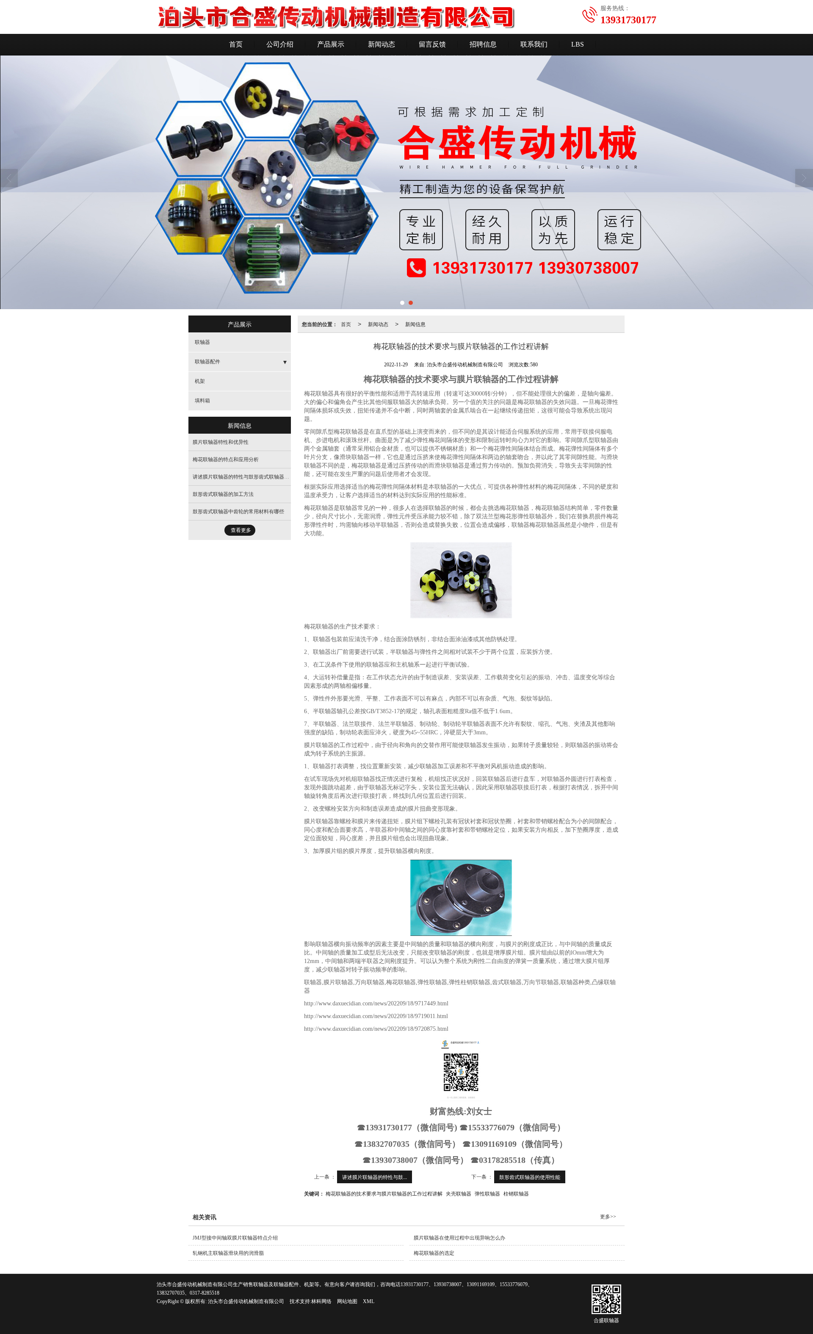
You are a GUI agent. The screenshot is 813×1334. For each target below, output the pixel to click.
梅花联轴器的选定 (434, 1253)
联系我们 (534, 44)
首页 (236, 44)
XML (368, 1301)
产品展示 (330, 44)
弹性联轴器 (487, 1193)
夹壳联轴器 (458, 1193)
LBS (577, 44)
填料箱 (202, 401)
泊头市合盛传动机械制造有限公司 (246, 1301)
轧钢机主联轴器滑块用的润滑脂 (228, 1253)
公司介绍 (279, 44)
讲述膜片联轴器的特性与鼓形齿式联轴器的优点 (246, 477)
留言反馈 (432, 44)
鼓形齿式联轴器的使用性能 (529, 1176)
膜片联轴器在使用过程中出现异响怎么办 (459, 1238)
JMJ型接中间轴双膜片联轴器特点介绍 (235, 1238)
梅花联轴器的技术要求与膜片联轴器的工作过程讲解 (384, 1193)
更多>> (608, 1217)
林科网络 (321, 1301)
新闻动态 (381, 44)
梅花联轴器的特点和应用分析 (226, 459)
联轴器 (202, 342)
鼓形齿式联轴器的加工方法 (223, 494)
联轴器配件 (207, 362)
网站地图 (347, 1301)
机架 (200, 381)
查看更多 (241, 530)
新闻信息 (415, 323)
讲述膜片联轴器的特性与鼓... (374, 1176)
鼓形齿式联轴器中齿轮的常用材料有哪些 (238, 512)
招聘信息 (483, 44)
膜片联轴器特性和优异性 (221, 442)
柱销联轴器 (516, 1193)
